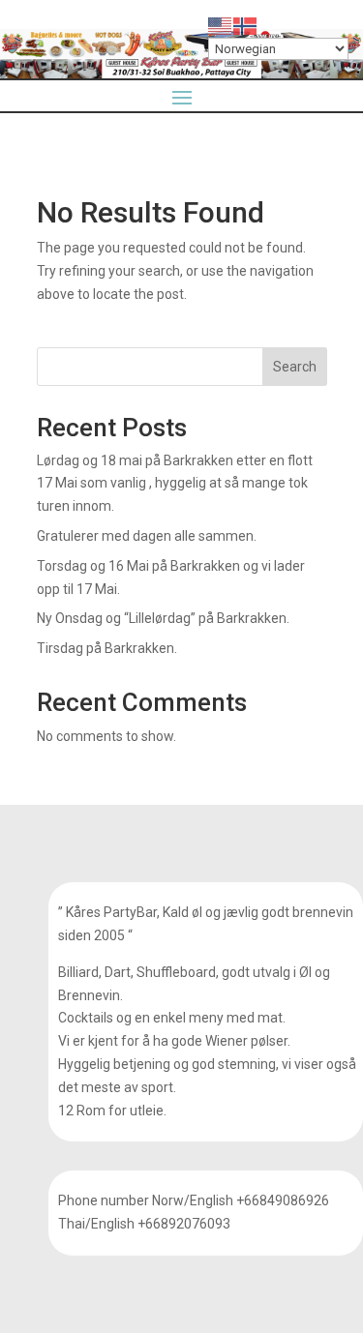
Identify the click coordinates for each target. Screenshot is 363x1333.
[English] (220, 25)
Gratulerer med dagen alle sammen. (147, 536)
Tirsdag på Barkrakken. (107, 648)
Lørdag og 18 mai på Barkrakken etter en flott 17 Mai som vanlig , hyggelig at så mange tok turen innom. (175, 484)
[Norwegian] (245, 25)
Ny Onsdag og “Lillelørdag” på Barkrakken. (163, 618)
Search (295, 366)
